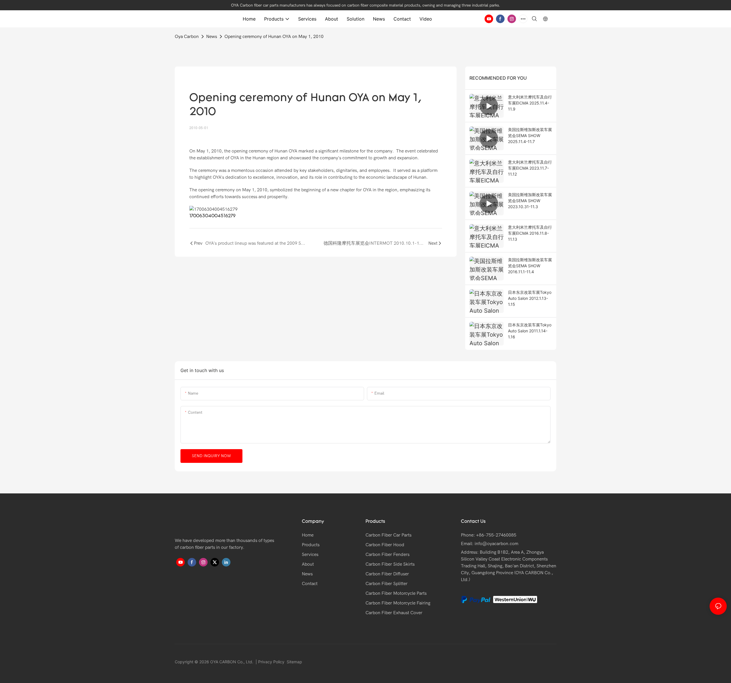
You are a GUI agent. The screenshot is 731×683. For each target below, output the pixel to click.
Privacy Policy (271, 661)
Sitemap (294, 661)
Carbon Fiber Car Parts (388, 535)
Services (310, 554)
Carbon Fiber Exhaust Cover (394, 612)
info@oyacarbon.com (496, 543)
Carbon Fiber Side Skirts (390, 564)
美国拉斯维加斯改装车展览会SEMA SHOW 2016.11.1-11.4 (530, 265)
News (211, 36)
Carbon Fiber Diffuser (387, 573)
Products (311, 544)
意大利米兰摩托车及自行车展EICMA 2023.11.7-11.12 (530, 168)
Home (308, 535)
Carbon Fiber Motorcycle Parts (396, 593)
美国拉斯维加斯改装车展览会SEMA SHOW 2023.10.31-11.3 (530, 200)
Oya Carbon (187, 36)
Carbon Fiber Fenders (387, 554)
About (308, 564)
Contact (310, 583)
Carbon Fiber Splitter (386, 583)
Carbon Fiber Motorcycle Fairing (398, 603)
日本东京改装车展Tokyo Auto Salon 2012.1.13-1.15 (529, 298)
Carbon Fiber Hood (385, 544)
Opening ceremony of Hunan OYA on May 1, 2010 (274, 36)
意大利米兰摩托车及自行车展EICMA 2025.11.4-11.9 (530, 103)
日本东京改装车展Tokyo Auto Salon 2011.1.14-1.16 (529, 330)
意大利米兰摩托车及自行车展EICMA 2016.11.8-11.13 (530, 233)
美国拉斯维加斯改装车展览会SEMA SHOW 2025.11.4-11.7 (530, 135)
